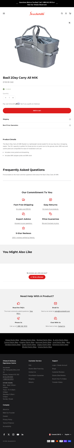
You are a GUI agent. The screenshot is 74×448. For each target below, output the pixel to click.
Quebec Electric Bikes (29, 344)
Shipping (31, 379)
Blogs (54, 369)
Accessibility (7, 426)
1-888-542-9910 (8, 379)
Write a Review (38, 277)
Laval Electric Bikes (59, 342)
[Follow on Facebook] (4, 434)
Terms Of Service (8, 423)
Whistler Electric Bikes (29, 347)
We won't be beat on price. (50, 223)
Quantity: (6, 93)
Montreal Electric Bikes (44, 340)
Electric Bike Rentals (59, 375)
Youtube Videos (57, 382)
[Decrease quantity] (5, 98)
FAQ (30, 365)
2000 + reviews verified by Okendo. (23, 237)
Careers (5, 416)
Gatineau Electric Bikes (27, 340)
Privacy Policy (7, 419)
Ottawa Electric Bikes (12, 340)
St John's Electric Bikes (60, 340)
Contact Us (32, 372)
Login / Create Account (59, 365)
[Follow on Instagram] (13, 434)
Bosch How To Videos (59, 379)
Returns (31, 382)
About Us (6, 409)
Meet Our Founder (9, 413)
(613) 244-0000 (8, 377)
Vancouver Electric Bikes (43, 342)
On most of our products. (50, 209)
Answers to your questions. (23, 223)
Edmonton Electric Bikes (60, 344)
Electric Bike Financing (36, 369)
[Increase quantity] (13, 98)
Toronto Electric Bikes (11, 342)
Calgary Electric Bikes (44, 344)
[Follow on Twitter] (8, 434)
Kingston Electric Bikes (26, 342)
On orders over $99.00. (23, 209)
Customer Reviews (58, 372)
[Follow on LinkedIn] (22, 434)
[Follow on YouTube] (18, 434)
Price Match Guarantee (36, 375)
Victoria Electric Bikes (45, 347)
